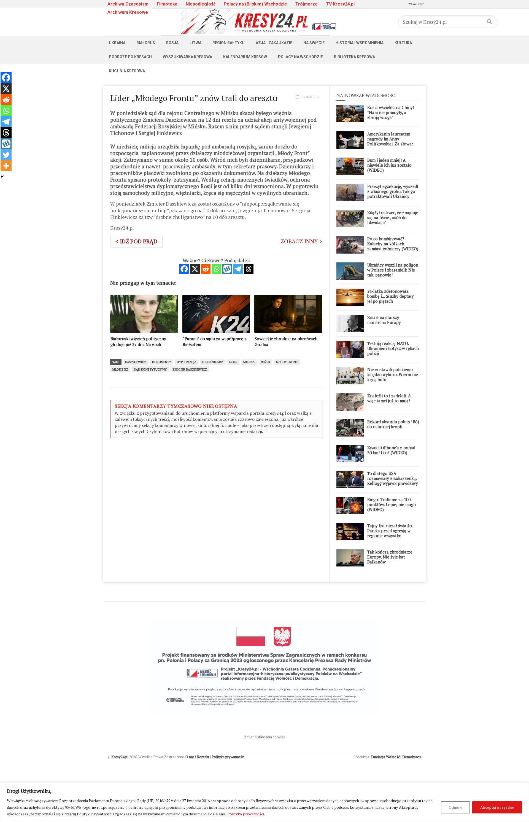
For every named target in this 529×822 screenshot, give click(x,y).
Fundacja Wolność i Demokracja (396, 756)
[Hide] (2, 176)
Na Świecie (314, 43)
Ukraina (117, 43)
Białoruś (145, 43)
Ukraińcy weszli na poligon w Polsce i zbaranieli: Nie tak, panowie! (392, 269)
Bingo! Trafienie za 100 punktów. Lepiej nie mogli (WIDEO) (391, 504)
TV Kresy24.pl (340, 4)
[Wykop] (227, 269)
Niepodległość (200, 4)
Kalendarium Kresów (245, 57)
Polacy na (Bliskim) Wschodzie (255, 4)
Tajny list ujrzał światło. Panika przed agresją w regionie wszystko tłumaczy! (390, 533)
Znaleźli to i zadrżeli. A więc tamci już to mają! (389, 398)
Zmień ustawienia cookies (264, 737)
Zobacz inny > (301, 241)
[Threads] (248, 269)
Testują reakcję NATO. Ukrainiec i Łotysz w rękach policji (393, 348)
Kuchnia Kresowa (127, 71)
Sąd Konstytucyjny (150, 369)
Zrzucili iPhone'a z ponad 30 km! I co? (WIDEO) (391, 450)
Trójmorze (306, 4)
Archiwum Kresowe (127, 12)
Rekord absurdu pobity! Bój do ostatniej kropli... (393, 424)
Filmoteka (167, 4)
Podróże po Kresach (130, 57)
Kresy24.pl (119, 756)
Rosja (172, 43)
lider (233, 362)
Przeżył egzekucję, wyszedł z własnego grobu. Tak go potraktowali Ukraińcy (392, 191)
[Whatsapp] (216, 269)
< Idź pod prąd (136, 241)
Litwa (195, 43)
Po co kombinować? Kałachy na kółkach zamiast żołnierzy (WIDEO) (392, 243)
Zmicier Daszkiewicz (189, 369)
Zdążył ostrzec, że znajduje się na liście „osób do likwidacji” (392, 217)
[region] (264, 802)
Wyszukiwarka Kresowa (187, 57)
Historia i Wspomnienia (360, 43)
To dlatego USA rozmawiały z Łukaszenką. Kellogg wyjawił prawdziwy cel (392, 481)
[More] (6, 165)
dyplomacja (186, 362)
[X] (195, 269)
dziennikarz (212, 362)
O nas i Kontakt (197, 756)
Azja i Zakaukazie (274, 43)
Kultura (403, 43)
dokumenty (161, 362)
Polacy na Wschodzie (300, 57)
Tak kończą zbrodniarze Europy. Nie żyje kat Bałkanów (389, 556)
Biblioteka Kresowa (354, 57)
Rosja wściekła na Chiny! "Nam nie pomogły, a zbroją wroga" (390, 112)
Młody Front (287, 362)
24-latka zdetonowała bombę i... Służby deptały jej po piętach (390, 296)
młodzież (120, 369)
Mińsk (265, 362)
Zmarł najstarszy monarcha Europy (384, 320)
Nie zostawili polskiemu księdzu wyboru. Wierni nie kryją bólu (392, 374)
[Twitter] (6, 154)
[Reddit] (205, 269)
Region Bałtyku (228, 43)
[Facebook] (184, 269)
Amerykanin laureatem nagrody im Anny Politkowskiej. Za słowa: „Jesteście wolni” (390, 141)
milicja (249, 362)
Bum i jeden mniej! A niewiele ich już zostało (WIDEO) (389, 165)
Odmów (455, 807)
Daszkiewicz (135, 362)
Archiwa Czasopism (128, 4)
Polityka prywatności (245, 813)
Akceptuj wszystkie (497, 807)
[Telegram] (238, 269)
